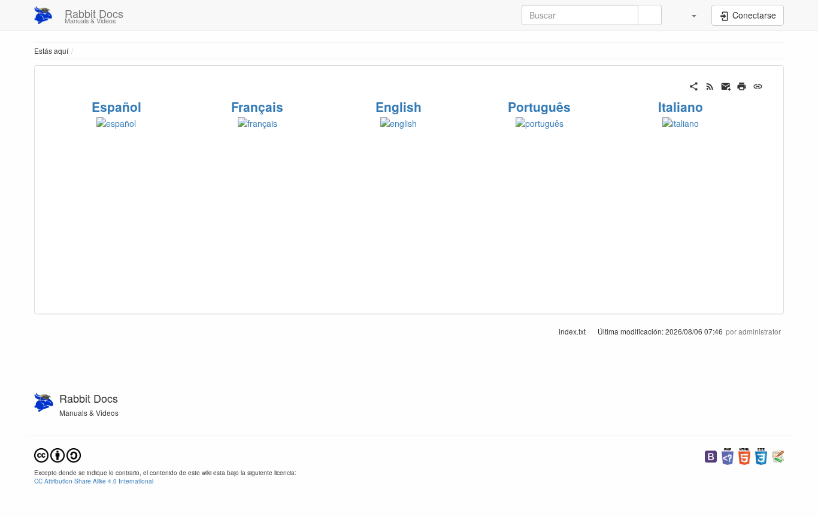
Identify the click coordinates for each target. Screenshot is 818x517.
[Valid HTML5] (744, 455)
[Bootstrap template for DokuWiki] (711, 455)
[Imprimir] (742, 85)
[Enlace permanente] (758, 85)
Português (539, 106)
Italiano (680, 106)
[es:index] (116, 121)
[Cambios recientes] (710, 85)
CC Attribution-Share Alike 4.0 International (93, 480)
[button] (688, 15)
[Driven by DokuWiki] (778, 455)
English (398, 106)
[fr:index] (257, 121)
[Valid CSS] (761, 455)
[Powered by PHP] (728, 455)
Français (257, 106)
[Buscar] (650, 15)
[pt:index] (539, 121)
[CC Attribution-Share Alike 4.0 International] (57, 454)
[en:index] (398, 121)
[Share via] (694, 85)
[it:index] (680, 121)
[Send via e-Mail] (726, 85)
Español (116, 106)
